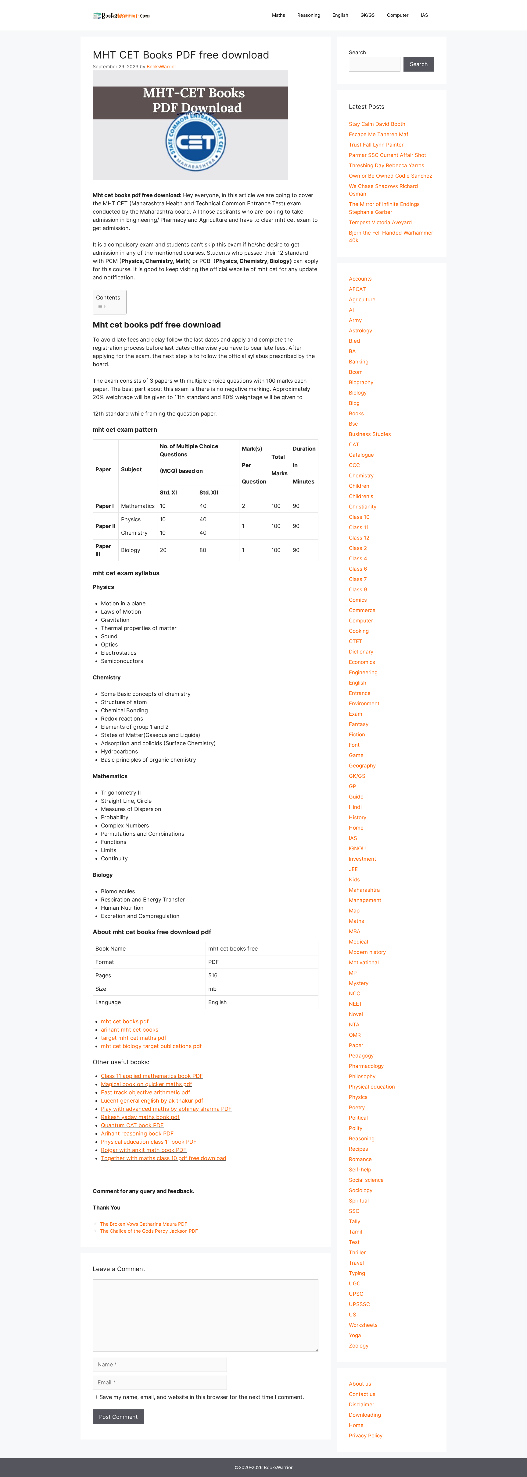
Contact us (362, 1394)
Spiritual (359, 1201)
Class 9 (358, 589)
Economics (362, 662)
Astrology (360, 331)
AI (351, 310)
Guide (356, 797)
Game (356, 755)
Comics (358, 600)
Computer (398, 15)
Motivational (364, 962)
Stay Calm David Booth (377, 124)
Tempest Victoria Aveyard (380, 222)
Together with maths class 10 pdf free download (163, 1158)
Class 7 (358, 579)
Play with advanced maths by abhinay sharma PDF (166, 1109)
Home (356, 828)
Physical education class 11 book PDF (149, 1142)
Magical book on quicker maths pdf (146, 1084)
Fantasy (358, 724)
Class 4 (358, 558)
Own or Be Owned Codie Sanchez (390, 176)
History (357, 817)
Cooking (359, 631)
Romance (360, 1159)
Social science (366, 1180)
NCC (354, 993)
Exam (355, 714)
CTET (355, 641)
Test (354, 1242)
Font (354, 745)
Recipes (358, 1149)
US (352, 1315)
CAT (354, 444)
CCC (354, 465)
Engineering (363, 672)
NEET (355, 1004)
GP (352, 786)
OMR (355, 1035)
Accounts (360, 279)
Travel (356, 1263)
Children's (361, 496)
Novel (356, 1014)
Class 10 (359, 517)
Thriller (357, 1252)
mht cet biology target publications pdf (151, 1046)
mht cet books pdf (125, 1021)
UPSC (356, 1294)
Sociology (360, 1190)
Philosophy (362, 1076)
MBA (354, 931)
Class (108, 1076)
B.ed (354, 341)
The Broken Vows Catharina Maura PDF (143, 1224)
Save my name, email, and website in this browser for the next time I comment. (201, 1397)
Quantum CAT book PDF (132, 1125)
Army (355, 320)
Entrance (360, 693)
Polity (355, 1128)
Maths (278, 15)
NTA (354, 1025)
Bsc (353, 424)
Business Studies (370, 434)
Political (358, 1118)
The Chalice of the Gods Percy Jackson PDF (149, 1231)
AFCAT (357, 289)
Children (359, 486)
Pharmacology (366, 1066)
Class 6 (358, 569)
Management (365, 900)
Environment (364, 703)
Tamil (355, 1232)
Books (356, 413)
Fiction (357, 734)
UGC (354, 1283)
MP (353, 973)
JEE (353, 869)
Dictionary (361, 652)
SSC (354, 1211)
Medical (358, 942)
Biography (361, 382)
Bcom (356, 372)
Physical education (372, 1087)
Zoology (358, 1346)
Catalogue (361, 455)
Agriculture (362, 299)
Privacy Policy (365, 1436)
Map (354, 911)
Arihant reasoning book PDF (137, 1133)
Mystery (358, 983)
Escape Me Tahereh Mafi (379, 134)
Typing (357, 1273)
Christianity (362, 507)
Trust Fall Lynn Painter (376, 145)
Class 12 (359, 538)
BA (352, 351)
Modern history (367, 952)
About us (360, 1384)
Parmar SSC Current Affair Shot (387, 155)
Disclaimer (361, 1404)
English (340, 15)
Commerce (362, 610)
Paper (356, 1045)
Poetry (357, 1107)
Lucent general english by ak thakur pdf (152, 1100)
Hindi (355, 807)
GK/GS (367, 15)
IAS (424, 15)
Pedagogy (361, 1056)
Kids (354, 880)
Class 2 (358, 548)
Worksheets (363, 1325)
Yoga (355, 1335)
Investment (362, 859)
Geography (362, 766)
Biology (358, 393)
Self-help (360, 1170)
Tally (354, 1221)
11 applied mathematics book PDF (159, 1076)
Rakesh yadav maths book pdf (140, 1117)
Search (357, 52)
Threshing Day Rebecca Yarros (386, 165)
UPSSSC (359, 1304)
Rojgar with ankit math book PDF (144, 1150)
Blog (354, 403)
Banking (358, 362)
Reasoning (308, 15)
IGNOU (357, 848)
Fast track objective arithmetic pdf (145, 1092)
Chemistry (361, 476)
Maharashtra (364, 890)
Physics (358, 1097)
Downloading (365, 1415)
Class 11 (359, 527)
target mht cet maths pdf (134, 1038)
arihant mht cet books (129, 1029)
